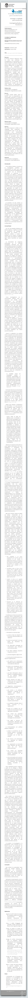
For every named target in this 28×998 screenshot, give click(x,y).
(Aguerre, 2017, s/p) (9, 294)
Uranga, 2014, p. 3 (12, 402)
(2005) (20, 345)
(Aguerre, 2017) (8, 462)
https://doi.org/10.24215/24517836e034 (13, 53)
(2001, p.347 (10, 412)
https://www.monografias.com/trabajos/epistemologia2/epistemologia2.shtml (13, 480)
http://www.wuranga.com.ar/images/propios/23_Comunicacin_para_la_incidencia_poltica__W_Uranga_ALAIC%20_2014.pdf (14, 952)
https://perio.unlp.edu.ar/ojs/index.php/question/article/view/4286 (14, 920)
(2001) (6, 799)
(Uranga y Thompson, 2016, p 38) (12, 887)
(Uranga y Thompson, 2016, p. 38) (13, 471)
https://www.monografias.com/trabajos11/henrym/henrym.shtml (13, 901)
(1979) (13, 406)
